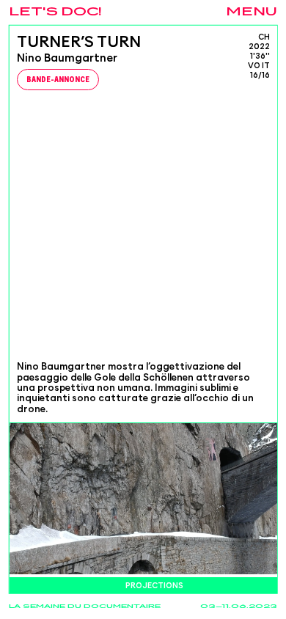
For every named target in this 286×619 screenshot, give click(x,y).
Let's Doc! (55, 12)
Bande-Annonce (57, 80)
